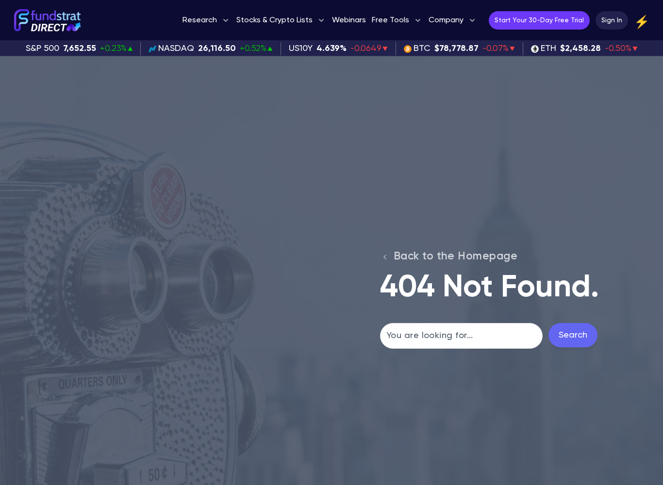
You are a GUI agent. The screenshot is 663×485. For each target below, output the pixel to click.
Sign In (611, 20)
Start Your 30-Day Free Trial (539, 20)
